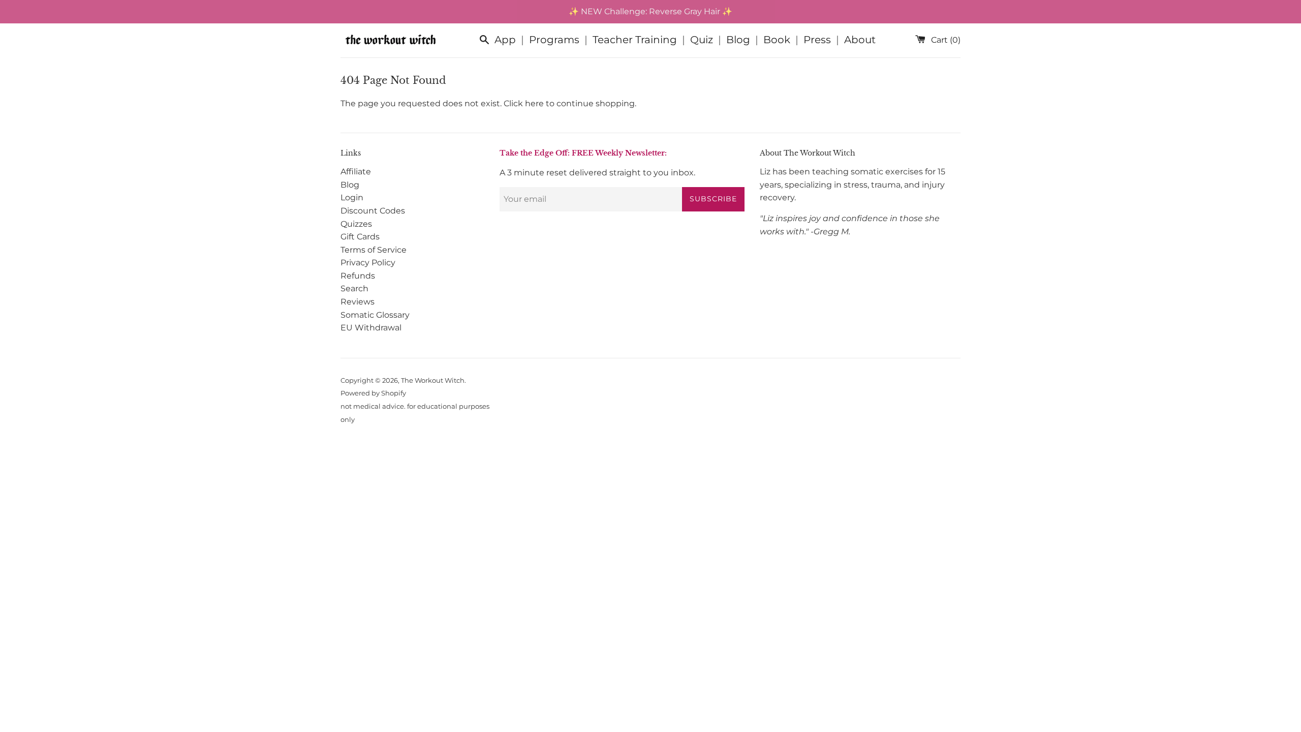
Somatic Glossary (375, 315)
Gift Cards (360, 236)
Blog (738, 40)
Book (776, 40)
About (860, 40)
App (505, 40)
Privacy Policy (367, 262)
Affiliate (355, 171)
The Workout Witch (432, 380)
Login (351, 197)
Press (817, 40)
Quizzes (356, 224)
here (534, 103)
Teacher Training (635, 40)
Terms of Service (373, 250)
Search (354, 288)
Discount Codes (372, 211)
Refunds (357, 276)
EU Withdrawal (370, 327)
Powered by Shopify (373, 393)
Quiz (701, 40)
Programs (554, 40)
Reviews (357, 302)
